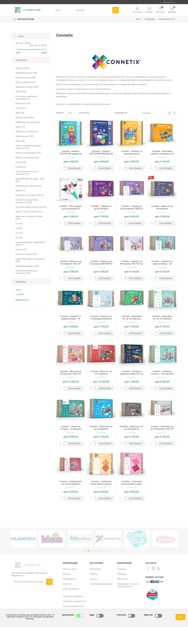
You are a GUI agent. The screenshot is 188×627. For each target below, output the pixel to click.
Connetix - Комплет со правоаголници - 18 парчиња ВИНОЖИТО (70, 318)
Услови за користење (73, 606)
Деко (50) (20, 141)
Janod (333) (21, 162)
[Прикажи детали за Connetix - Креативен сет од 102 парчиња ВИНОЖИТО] (131, 298)
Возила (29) (21, 249)
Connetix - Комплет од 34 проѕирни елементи (101, 317)
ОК (180, 617)
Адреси (93, 579)
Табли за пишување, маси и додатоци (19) (29, 146)
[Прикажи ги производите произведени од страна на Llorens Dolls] (137, 538)
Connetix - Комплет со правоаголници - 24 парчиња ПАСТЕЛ (162, 263)
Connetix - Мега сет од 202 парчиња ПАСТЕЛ (70, 372)
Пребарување (69, 579)
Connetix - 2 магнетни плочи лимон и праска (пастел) (101, 484)
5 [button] (93, 550)
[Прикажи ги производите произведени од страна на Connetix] (80, 538)
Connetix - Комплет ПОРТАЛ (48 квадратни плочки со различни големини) (71, 155)
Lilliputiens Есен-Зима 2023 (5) (29, 195)
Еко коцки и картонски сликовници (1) (26, 97)
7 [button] (97, 550)
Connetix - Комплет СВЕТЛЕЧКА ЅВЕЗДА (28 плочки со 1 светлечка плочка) (101, 155)
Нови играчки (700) (25, 136)
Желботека (122, 579)
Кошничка (122, 574)
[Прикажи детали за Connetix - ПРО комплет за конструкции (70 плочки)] (70, 188)
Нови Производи (71, 589)
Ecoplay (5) (21, 167)
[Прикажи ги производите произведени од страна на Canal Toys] (108, 538)
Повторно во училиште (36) (28, 186)
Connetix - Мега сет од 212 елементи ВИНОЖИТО (101, 374)
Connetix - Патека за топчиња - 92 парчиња (70, 427)
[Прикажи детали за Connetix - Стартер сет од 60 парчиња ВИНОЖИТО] (101, 188)
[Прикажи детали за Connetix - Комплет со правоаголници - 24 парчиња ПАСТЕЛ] (162, 243)
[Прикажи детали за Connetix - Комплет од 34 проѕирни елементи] (101, 298)
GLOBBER (20, 294)
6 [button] (95, 550)
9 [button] (102, 550)
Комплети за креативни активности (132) (27, 201)
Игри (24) (20, 113)
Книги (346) (21, 91)
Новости (67, 584)
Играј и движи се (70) (26, 82)
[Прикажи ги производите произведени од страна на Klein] (23, 538)
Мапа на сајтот (70, 569)
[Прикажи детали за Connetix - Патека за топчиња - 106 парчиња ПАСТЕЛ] (162, 353)
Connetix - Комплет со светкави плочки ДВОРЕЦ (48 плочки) (131, 153)
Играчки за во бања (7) (27, 131)
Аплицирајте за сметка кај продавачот (128, 585)
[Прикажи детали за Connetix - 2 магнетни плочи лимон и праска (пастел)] (101, 463)
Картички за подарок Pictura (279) (29, 217)
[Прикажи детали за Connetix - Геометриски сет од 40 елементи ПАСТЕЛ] (70, 463)
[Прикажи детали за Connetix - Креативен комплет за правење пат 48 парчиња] (162, 133)
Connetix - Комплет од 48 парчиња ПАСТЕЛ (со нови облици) (131, 263)
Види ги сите (22, 300)
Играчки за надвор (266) (27, 157)
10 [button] (104, 550)
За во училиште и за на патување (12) (26, 172)
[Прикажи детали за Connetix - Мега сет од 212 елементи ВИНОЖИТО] (101, 353)
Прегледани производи (101, 584)
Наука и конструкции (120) (28, 153)
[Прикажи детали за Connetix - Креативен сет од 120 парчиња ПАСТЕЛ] (162, 298)
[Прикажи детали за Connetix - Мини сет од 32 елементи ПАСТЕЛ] (70, 243)
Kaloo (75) (20, 127)
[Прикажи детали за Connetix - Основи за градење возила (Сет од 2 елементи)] (131, 353)
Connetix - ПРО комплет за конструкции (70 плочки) (70, 208)
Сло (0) (19, 223)
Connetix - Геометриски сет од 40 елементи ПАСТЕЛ (70, 484)
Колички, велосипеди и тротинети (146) (27, 271)
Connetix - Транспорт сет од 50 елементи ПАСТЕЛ (162, 427)
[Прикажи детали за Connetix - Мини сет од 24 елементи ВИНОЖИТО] (162, 188)
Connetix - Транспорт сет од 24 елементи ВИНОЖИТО (101, 429)
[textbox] (92, 10)
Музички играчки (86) (26, 77)
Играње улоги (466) (25, 117)
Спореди (149, 12)
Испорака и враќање (73, 596)
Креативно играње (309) (27, 87)
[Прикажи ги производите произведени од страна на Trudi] (165, 538)
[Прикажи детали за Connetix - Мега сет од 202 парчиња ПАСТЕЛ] (70, 353)
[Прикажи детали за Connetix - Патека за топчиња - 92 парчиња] (70, 408)
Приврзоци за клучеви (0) (28, 122)
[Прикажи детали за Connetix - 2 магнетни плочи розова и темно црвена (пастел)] (131, 463)
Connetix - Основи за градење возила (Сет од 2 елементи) (131, 374)
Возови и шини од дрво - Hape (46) (30, 179)
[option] (23, 538)
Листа (175, 113)
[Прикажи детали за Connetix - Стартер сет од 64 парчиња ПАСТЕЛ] (131, 188)
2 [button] (85, 550)
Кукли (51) (20, 190)
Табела (169, 113)
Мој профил (138, 12)
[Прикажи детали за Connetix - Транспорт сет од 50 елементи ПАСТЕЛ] (162, 408)
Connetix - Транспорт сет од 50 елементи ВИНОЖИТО (131, 429)
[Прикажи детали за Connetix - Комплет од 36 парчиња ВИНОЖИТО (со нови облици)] (101, 243)
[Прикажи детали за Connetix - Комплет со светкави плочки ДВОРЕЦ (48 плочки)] (131, 133)
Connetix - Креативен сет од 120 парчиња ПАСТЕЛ (162, 318)
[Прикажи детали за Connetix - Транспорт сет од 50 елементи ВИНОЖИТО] (131, 408)
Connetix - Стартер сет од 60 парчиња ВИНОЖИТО (101, 208)
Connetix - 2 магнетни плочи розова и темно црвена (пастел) (131, 484)
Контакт (67, 574)
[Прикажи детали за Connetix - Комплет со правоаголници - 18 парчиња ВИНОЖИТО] (70, 298)
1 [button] (83, 550)
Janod (18, 290)
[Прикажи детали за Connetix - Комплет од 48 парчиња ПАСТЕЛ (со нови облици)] (131, 243)
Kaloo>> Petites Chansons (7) (29, 211)
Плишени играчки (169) (26, 73)
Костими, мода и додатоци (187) (31, 207)
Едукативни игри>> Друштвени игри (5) (30, 243)
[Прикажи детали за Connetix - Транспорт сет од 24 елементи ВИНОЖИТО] (101, 408)
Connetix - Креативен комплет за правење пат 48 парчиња (162, 153)
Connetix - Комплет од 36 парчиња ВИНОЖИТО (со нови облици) (101, 263)
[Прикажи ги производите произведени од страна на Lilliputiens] (52, 538)
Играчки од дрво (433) (26, 254)
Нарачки (94, 574)
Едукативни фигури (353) (27, 266)
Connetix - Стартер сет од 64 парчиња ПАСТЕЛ (131, 207)
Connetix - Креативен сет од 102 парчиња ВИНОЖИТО (132, 318)
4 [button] (91, 551)
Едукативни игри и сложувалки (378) (30, 260)
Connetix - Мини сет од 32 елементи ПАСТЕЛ (70, 262)
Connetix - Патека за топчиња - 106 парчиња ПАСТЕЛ (162, 374)
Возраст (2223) (23, 68)
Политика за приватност (74, 601)
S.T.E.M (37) (21, 108)
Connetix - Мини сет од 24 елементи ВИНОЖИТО (162, 208)
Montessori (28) (23, 103)
